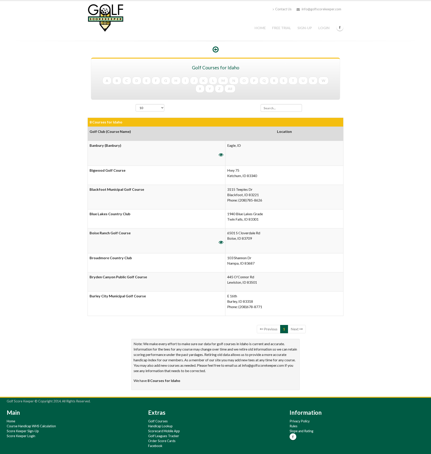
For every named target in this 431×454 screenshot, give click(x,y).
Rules (293, 426)
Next (295, 329)
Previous (270, 329)
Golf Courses (158, 421)
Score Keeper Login (21, 436)
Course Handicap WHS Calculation (31, 426)
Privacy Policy (300, 421)
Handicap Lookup (160, 426)
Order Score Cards (162, 441)
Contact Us (283, 9)
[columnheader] (156, 134)
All (230, 88)
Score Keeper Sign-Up (23, 431)
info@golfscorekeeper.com (321, 9)
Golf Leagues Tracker (163, 436)
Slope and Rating (301, 431)
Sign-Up (304, 28)
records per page (150, 114)
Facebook (339, 27)
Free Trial (281, 28)
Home (260, 28)
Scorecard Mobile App (164, 431)
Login (324, 28)
